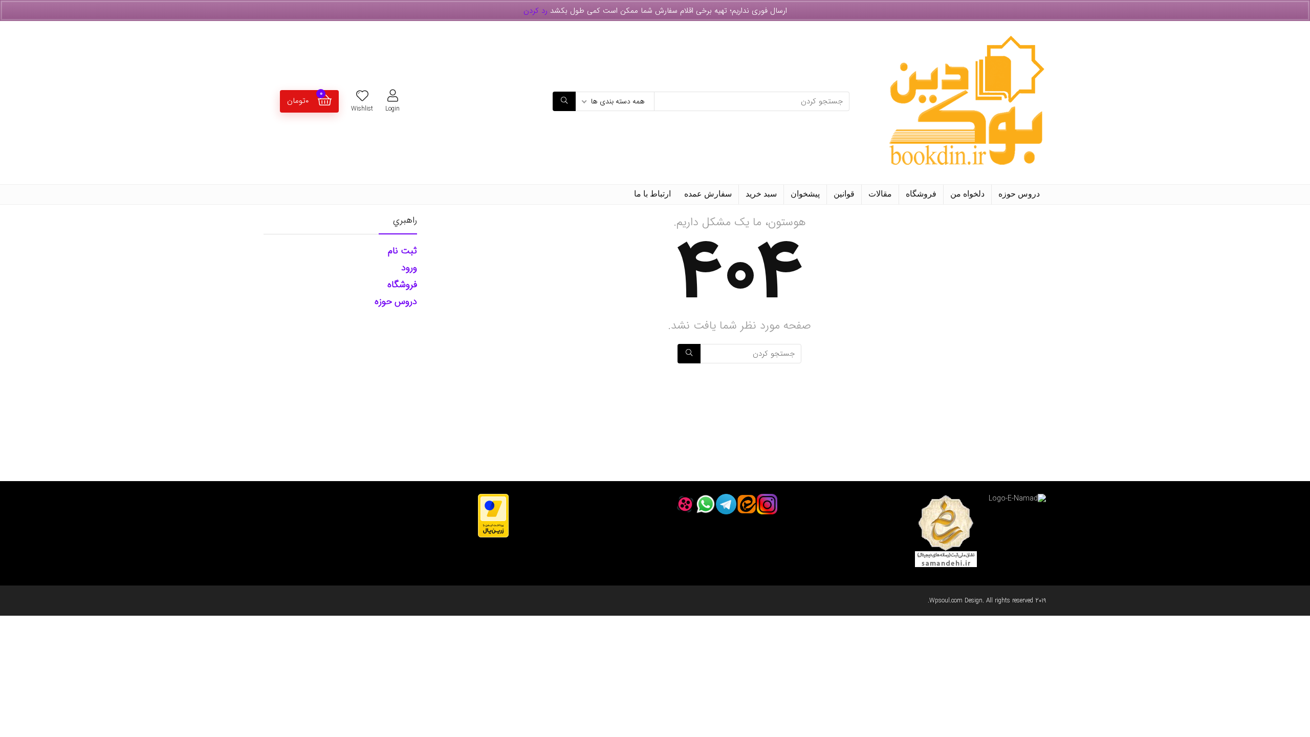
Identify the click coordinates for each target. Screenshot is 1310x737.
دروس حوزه (1019, 194)
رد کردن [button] (535, 11)
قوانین (844, 194)
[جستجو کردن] (564, 101)
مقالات (880, 194)
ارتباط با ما (652, 194)
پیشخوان (805, 194)
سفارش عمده (708, 194)
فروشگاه (921, 194)
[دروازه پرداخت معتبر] (493, 499)
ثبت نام (402, 251)
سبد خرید (761, 194)
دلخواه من (967, 194)
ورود (409, 268)
